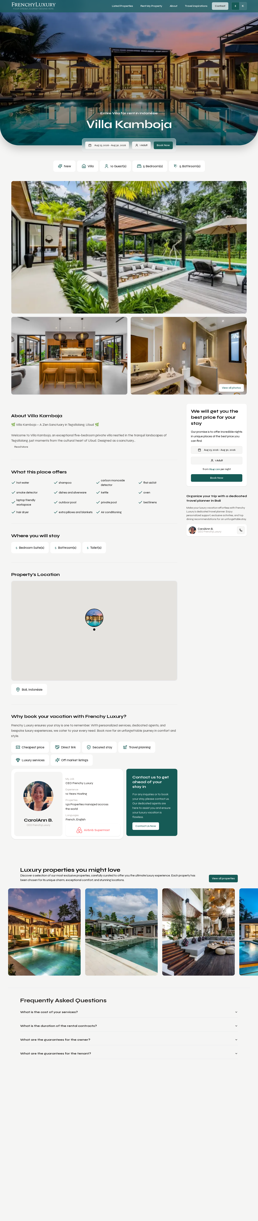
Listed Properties (122, 6)
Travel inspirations (196, 6)
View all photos (231, 387)
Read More (21, 446)
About (173, 6)
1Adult (144, 145)
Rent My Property (151, 6)
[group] (239, 6)
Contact (220, 6)
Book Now (163, 145)
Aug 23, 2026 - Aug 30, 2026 (110, 145)
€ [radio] (243, 6)
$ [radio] (235, 6)
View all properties (223, 878)
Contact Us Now (145, 826)
